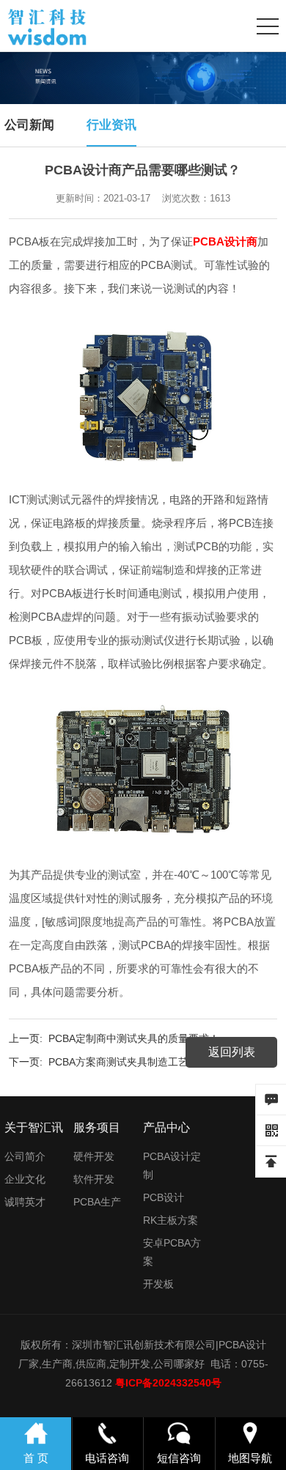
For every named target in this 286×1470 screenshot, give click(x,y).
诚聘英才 (24, 1202)
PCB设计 (163, 1197)
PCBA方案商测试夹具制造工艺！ (123, 1062)
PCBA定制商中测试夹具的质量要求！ (133, 1038)
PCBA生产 (97, 1202)
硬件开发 (93, 1156)
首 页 (35, 1458)
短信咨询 (179, 1458)
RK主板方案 (170, 1220)
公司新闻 (29, 125)
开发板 (158, 1284)
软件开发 (93, 1179)
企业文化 (24, 1179)
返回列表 (231, 1052)
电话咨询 (107, 1458)
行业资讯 (111, 125)
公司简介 (24, 1156)
